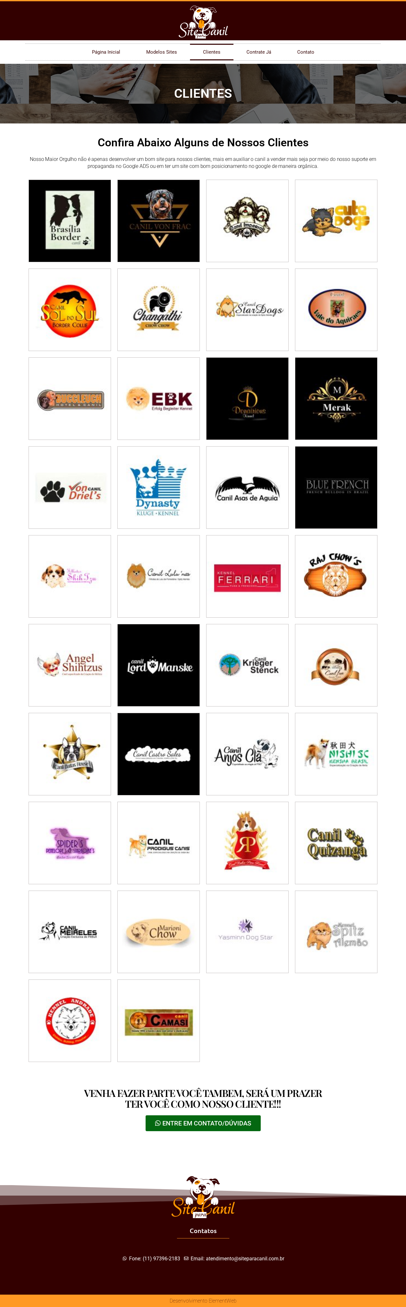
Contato (305, 52)
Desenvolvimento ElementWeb (203, 1301)
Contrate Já (258, 52)
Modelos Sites (161, 52)
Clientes (211, 52)
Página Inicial (106, 52)
